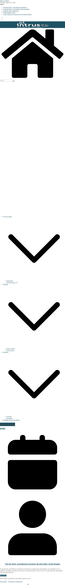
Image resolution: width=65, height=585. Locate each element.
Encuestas (9, 418)
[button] (34, 279)
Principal (8, 416)
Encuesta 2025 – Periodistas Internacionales (16, 9)
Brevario (5, 352)
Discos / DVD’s (10, 349)
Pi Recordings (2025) (9, 13)
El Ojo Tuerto (10, 350)
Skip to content (4, 1)
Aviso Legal (3, 581)
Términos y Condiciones (15, 581)
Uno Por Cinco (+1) (12, 282)
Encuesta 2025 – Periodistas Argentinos (15, 7)
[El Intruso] (32, 79)
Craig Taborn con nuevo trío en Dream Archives (17, 14)
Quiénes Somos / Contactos (11, 420)
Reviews (5, 284)
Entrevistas (9, 281)
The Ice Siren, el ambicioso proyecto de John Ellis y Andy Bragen (32, 564)
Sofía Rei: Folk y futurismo (11, 11)
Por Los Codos (7, 216)
